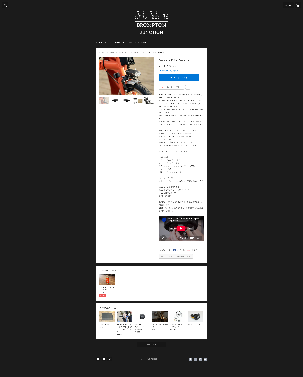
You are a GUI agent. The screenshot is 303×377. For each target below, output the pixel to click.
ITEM (129, 42)
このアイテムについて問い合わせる (177, 256)
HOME (99, 42)
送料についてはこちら (170, 71)
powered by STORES (149, 359)
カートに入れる (181, 78)
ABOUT (145, 42)
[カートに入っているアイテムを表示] (298, 5)
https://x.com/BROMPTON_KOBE (195, 359)
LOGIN (288, 5)
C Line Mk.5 (135, 52)
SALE (136, 42)
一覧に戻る (151, 344)
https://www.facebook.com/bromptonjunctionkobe (190, 359)
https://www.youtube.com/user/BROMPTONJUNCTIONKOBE (205, 359)
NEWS (108, 42)
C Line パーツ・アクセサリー (117, 52)
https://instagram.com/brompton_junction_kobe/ (200, 359)
